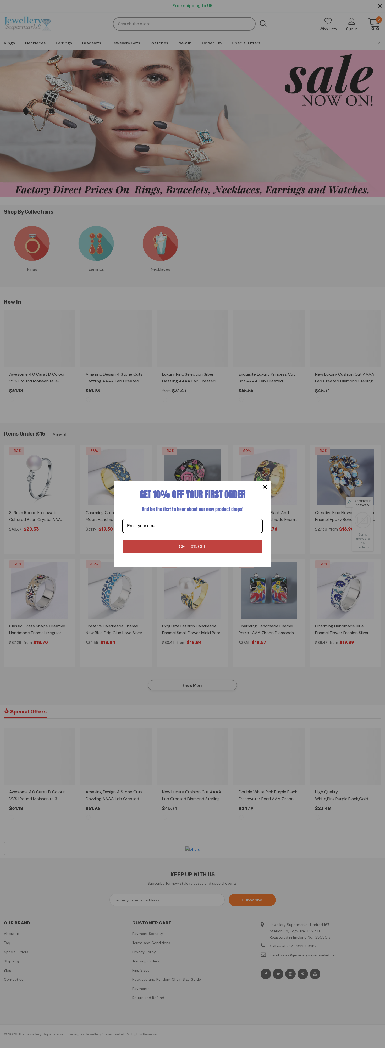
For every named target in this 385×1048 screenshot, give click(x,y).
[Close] (264, 487)
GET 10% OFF (192, 546)
